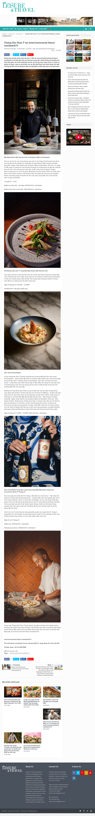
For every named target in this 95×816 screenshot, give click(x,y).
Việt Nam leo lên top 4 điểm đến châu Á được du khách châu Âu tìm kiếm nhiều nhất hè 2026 (79, 116)
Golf (25, 29)
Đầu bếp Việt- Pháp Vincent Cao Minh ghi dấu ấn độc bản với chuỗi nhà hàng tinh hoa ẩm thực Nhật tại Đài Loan (13, 749)
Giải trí (42, 29)
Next (49, 665)
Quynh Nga (13, 48)
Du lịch (18, 29)
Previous (16, 665)
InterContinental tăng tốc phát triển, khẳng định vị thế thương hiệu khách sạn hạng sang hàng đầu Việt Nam (78, 82)
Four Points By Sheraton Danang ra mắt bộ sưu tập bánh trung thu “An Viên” (12, 701)
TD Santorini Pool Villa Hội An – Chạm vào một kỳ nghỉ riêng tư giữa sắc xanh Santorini (79, 75)
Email (59, 50)
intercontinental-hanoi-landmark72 (45, 48)
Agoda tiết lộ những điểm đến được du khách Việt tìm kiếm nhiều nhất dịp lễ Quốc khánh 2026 (79, 93)
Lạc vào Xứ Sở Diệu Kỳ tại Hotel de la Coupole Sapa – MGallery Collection (32, 747)
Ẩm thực (29, 48)
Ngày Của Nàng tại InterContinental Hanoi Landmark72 (20, 668)
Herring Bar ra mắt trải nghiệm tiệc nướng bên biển (50, 701)
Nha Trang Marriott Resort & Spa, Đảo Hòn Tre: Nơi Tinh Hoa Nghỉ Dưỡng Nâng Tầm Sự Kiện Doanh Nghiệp (79, 109)
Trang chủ (8, 29)
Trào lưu (33, 29)
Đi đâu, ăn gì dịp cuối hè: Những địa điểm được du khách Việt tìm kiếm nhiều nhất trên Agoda (31, 702)
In (53, 50)
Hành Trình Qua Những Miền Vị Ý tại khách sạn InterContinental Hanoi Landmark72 (51, 724)
